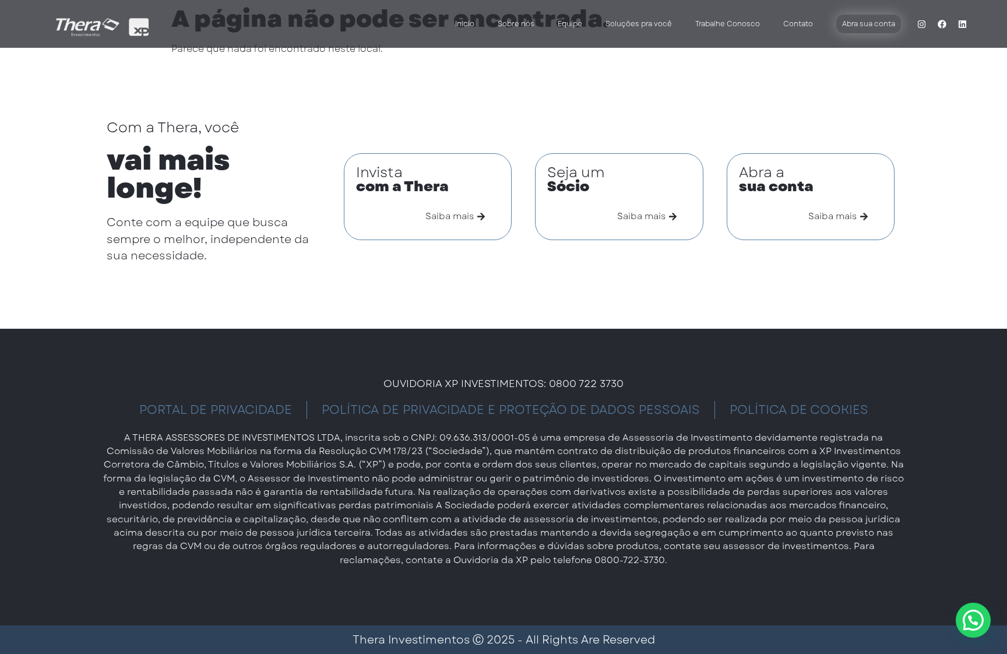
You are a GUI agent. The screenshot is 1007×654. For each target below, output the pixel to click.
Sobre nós (516, 24)
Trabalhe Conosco (727, 24)
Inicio (464, 24)
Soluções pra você (638, 24)
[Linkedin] (962, 24)
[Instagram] (921, 24)
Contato (798, 24)
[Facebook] (941, 24)
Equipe (570, 24)
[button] (973, 620)
